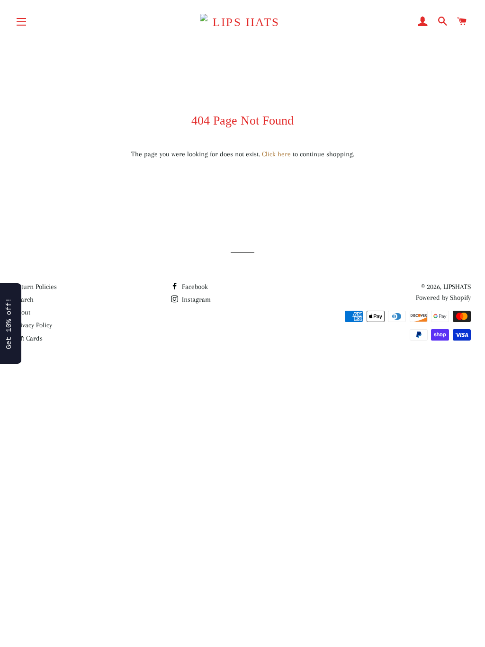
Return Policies (35, 286)
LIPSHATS (457, 286)
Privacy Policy (33, 325)
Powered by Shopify (443, 297)
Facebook (194, 286)
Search (24, 299)
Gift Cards (28, 338)
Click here (276, 154)
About (22, 312)
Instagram (195, 299)
